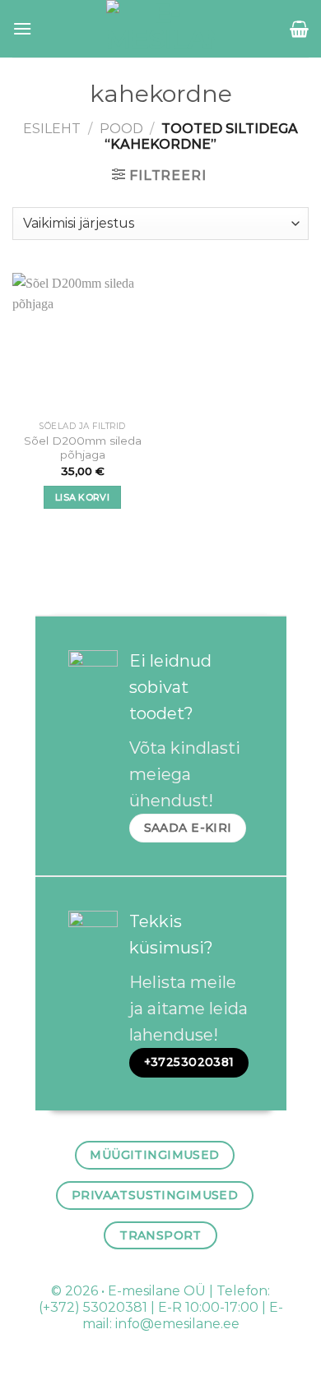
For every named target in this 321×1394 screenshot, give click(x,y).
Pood (121, 128)
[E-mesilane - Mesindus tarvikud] (160, 29)
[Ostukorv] (299, 29)
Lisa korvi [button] (82, 497)
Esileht (52, 128)
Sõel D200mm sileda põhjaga (83, 448)
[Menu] (22, 28)
